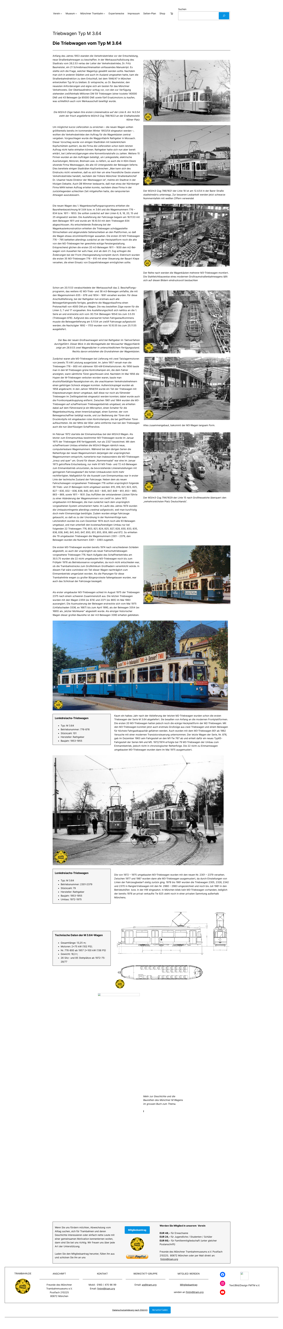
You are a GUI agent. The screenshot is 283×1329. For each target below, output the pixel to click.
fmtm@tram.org (169, 1259)
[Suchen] (224, 15)
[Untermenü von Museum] (76, 13)
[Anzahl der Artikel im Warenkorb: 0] (172, 14)
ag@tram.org (149, 1284)
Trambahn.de (22, 1273)
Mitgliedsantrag (188, 1284)
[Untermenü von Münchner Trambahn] (104, 13)
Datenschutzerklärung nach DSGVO (130, 1310)
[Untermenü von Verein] (61, 13)
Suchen (182, 9)
